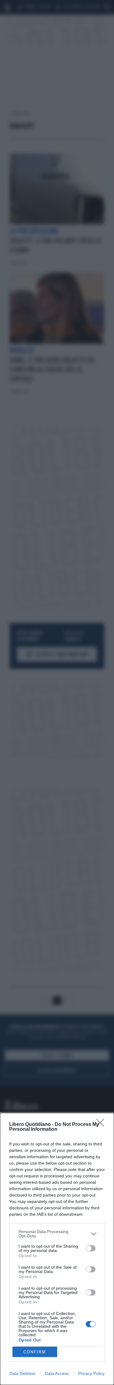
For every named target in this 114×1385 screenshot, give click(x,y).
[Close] (102, 1124)
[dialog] (57, 1249)
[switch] (90, 1248)
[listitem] (57, 1233)
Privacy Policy (91, 1373)
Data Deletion (22, 1373)
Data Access (57, 1373)
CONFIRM (34, 1352)
